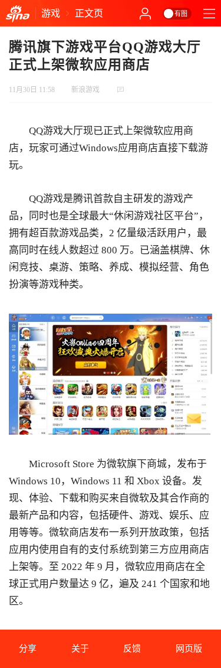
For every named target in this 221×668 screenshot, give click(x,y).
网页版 (189, 648)
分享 (28, 648)
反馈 (132, 648)
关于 (80, 648)
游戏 (50, 13)
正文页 (89, 13)
